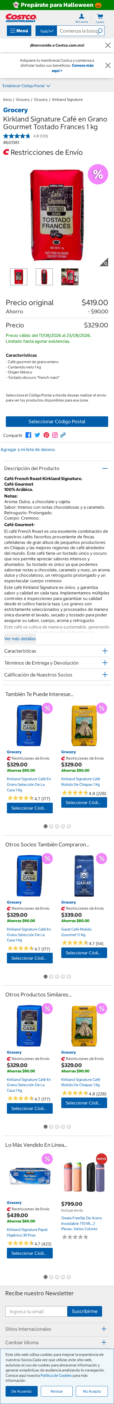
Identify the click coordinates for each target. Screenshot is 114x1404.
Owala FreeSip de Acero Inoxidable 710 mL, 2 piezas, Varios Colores (81, 1223)
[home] (21, 17)
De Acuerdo (21, 1391)
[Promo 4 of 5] (63, 827)
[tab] (57, 1329)
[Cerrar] (108, 45)
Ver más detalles (20, 638)
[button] (100, 31)
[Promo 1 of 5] (45, 827)
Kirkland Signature (67, 99)
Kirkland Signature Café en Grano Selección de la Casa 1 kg (29, 784)
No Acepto (92, 1391)
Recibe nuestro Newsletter (39, 1293)
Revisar (57, 1391)
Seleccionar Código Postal (57, 421)
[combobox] (46, 31)
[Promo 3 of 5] (57, 827)
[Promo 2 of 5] (51, 827)
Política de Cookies (56, 1375)
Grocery (23, 99)
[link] (28, 435)
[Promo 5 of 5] (69, 827)
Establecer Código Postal (24, 85)
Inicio (7, 99)
